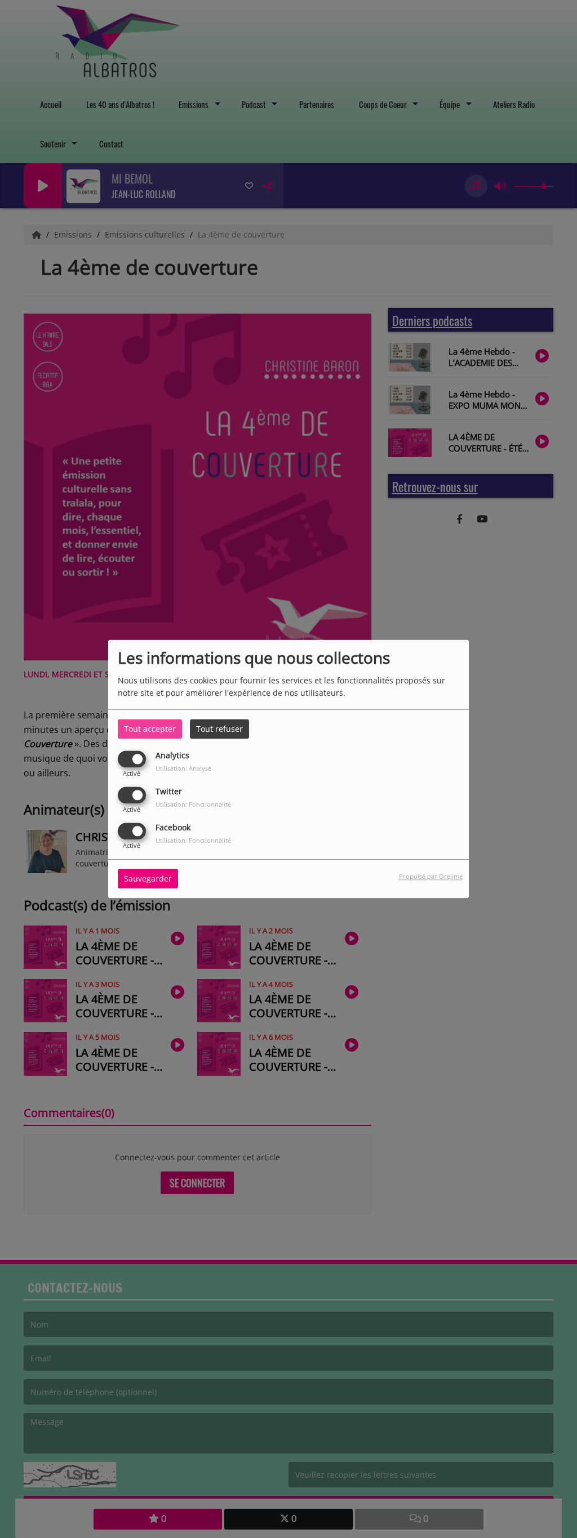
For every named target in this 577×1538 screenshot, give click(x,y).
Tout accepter (150, 728)
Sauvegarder (148, 879)
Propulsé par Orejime (431, 877)
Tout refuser (219, 728)
